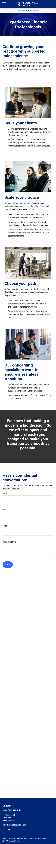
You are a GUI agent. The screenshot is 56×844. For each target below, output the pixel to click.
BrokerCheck (14, 841)
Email (5, 509)
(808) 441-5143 (14, 810)
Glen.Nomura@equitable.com (14, 825)
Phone (5, 526)
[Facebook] (4, 829)
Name (5, 493)
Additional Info (9, 542)
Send (7, 564)
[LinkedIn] (8, 829)
